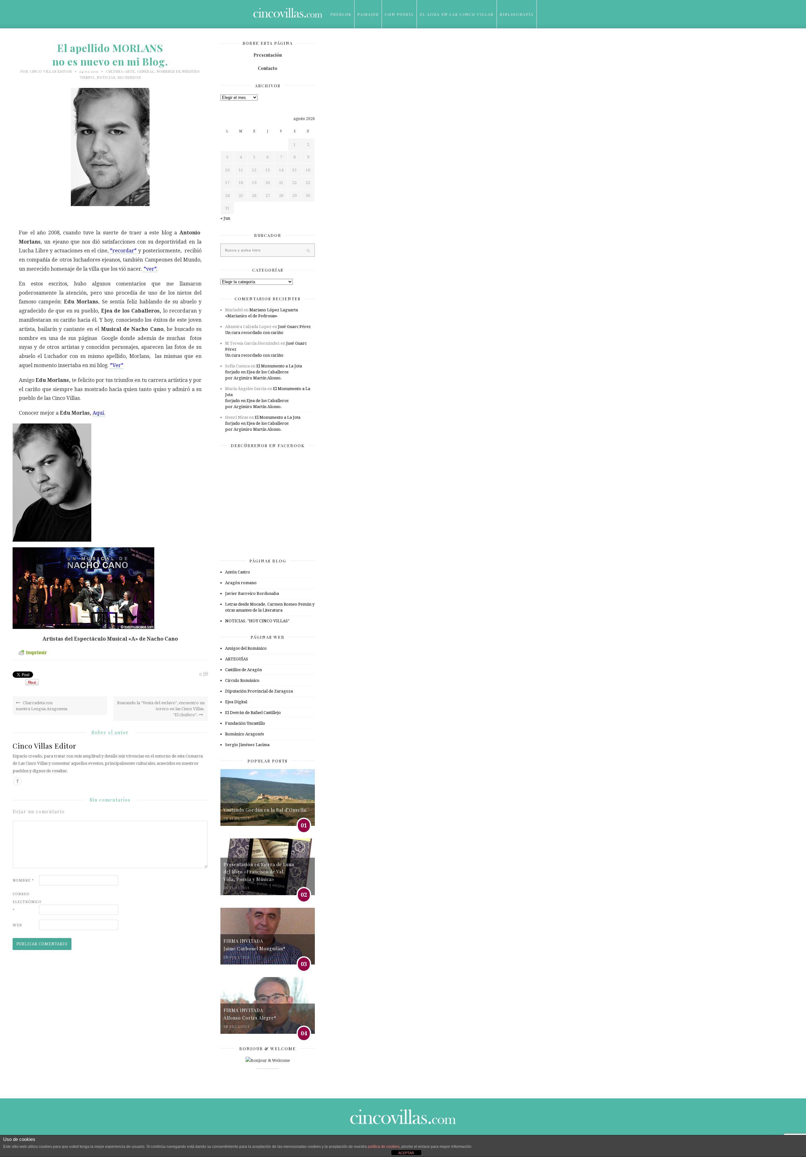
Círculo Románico (242, 680)
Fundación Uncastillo (245, 723)
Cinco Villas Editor (51, 71)
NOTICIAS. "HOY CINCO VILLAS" (257, 621)
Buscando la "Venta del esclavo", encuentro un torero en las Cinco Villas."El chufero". (161, 708)
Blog (336, 42)
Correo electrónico (25, 902)
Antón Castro (237, 572)
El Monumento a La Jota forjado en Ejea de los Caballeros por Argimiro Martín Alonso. (263, 372)
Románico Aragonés (244, 734)
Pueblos (340, 14)
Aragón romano (241, 582)
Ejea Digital (236, 701)
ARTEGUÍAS (236, 659)
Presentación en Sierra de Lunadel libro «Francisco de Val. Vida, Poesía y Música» (259, 871)
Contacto (267, 68)
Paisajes (368, 14)
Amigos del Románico (246, 648)
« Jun (225, 218)
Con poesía (399, 14)
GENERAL (145, 71)
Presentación (267, 55)
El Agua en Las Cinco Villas (457, 14)
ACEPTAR (406, 1153)
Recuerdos (129, 77)
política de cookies (384, 1146)
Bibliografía (517, 14)
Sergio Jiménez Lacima (247, 744)
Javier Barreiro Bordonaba (252, 593)
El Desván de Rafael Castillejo (253, 712)
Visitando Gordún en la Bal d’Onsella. (265, 810)
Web (17, 925)
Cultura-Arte (120, 71)
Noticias (106, 77)
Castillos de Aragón (243, 669)
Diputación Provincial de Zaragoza (259, 691)
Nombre (23, 880)
